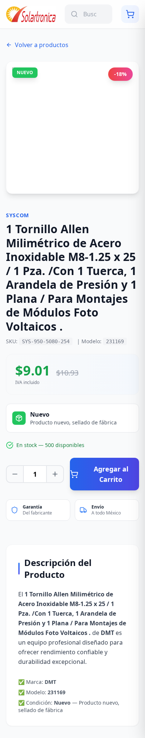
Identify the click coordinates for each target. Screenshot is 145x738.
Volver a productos (41, 45)
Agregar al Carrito (111, 474)
